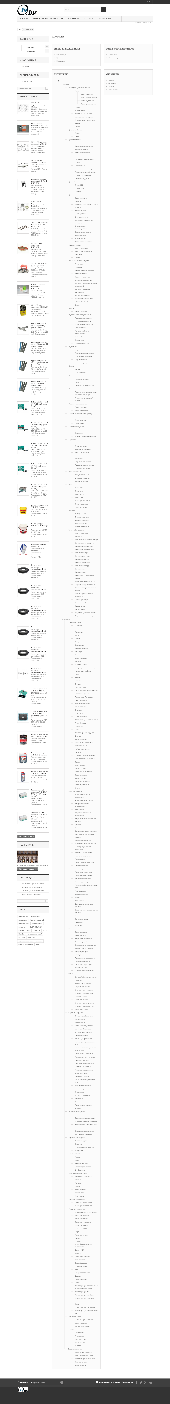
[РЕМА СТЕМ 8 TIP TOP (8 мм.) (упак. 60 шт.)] (23, 469)
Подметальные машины (83, 1105)
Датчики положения (82, 559)
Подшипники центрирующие (84, 465)
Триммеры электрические (84, 1070)
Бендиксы (78, 536)
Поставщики (28, 877)
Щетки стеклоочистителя (83, 242)
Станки (70, 974)
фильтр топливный (26, 944)
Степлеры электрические (84, 916)
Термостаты (79, 433)
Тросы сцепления (81, 507)
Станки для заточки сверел (84, 990)
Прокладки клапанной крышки (85, 172)
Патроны (78, 1232)
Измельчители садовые (83, 1086)
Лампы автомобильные (83, 603)
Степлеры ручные (81, 716)
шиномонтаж (23, 916)
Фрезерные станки (81, 1009)
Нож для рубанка (81, 1279)
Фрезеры (78, 897)
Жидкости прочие (81, 274)
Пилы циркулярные (81, 869)
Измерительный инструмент (78, 1173)
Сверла (77, 1238)
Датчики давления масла (84, 546)
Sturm (45, 930)
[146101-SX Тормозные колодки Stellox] (23, 108)
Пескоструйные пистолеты (84, 1355)
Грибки (77, 107)
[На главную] (20, 29)
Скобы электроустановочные (85, 1307)
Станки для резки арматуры (84, 1003)
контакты (138, 23)
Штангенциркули (80, 1189)
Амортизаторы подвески (83, 318)
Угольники (78, 1183)
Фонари (77, 762)
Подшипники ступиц (82, 360)
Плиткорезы (79, 980)
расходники (35, 916)
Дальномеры (79, 1193)
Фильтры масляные (82, 520)
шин (28, 930)
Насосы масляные (81, 302)
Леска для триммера (82, 1215)
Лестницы (78, 651)
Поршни (77, 162)
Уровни (77, 1186)
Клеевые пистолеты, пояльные (86, 831)
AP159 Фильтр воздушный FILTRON (37, 245)
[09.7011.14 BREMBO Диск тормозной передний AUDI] (23, 269)
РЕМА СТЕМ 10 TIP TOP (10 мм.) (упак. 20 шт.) (39, 445)
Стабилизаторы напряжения (84, 970)
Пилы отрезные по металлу (84, 862)
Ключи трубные (80, 778)
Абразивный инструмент (76, 1137)
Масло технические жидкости (79, 261)
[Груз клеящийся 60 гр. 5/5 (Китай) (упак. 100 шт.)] (23, 386)
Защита (71, 1329)
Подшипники (73, 347)
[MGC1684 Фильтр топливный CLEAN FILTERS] (23, 184)
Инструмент (73, 19)
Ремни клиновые (81, 407)
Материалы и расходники (84, 117)
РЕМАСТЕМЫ (80, 110)
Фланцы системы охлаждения (85, 436)
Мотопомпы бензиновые (83, 1032)
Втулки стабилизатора (83, 321)
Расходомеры (80, 609)
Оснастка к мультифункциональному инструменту (84, 1244)
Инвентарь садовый (82, 1076)
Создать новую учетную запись (119, 58)
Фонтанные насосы (81, 1073)
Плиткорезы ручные (82, 694)
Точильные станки (81, 1000)
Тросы (71, 484)
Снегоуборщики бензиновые (84, 1063)
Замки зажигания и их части (84, 581)
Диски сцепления (81, 446)
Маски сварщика (81, 658)
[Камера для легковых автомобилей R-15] (23, 591)
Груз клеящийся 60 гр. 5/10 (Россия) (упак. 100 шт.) (39, 326)
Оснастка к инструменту (77, 1209)
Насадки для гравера (82, 1273)
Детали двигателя (75, 140)
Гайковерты (79, 922)
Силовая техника (74, 929)
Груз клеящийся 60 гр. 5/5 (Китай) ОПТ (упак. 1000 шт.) (39, 344)
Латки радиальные (87, 101)
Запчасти (24, 19)
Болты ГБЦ (79, 143)
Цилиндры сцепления (82, 468)
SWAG (38, 944)
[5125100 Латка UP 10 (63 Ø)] (23, 818)
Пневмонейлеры (80, 1365)
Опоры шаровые (80, 328)
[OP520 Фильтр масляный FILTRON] (23, 310)
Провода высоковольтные (84, 417)
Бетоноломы (79, 809)
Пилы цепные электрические (85, 1057)
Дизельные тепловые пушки (84, 1118)
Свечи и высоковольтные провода (80, 414)
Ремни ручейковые (81, 410)
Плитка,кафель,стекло (83, 1167)
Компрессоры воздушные (84, 948)
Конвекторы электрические (84, 1131)
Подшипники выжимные (83, 462)
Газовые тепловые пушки (83, 1115)
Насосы (71, 308)
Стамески (78, 710)
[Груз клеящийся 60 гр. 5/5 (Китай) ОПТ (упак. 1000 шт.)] (23, 347)
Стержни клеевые (81, 1266)
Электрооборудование (76, 530)
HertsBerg (22, 934)
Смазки (77, 305)
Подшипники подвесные (83, 356)
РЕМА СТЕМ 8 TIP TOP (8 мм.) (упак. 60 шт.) (39, 466)
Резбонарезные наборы (83, 703)
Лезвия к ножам (80, 1260)
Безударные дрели (81, 919)
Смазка (77, 1282)
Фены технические (81, 894)
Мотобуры (78, 955)
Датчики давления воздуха (84, 543)
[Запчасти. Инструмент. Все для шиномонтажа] (38, 10)
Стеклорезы (79, 713)
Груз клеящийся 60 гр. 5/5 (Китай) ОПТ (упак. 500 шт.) (39, 363)
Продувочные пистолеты (83, 1352)
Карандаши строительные (84, 742)
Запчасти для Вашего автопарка (32, 891)
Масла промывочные (82, 295)
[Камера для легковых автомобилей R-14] (23, 611)
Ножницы (78, 677)
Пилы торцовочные (81, 866)
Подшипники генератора (83, 350)
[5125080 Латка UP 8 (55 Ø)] (23, 795)
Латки (77, 91)
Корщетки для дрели (82, 1256)
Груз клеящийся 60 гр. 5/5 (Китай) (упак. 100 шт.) (39, 383)
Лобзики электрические (83, 840)
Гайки (77, 136)
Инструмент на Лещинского (31, 894)
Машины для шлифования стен (86, 843)
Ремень (21, 930)
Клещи (77, 642)
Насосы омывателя (81, 311)
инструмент (23, 927)
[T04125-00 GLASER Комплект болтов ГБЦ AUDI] (23, 228)
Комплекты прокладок (82, 153)
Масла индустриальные (83, 280)
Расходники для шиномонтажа (48, 19)
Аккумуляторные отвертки (84, 800)
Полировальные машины (83, 875)
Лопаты (77, 655)
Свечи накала (79, 423)
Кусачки (77, 788)
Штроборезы (79, 901)
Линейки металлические (83, 1176)
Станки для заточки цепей (84, 993)
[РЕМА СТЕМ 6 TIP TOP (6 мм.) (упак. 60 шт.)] (23, 490)
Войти (149, 2)
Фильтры (72, 510)
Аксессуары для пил (82, 1292)
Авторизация (112, 55)
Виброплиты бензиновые (83, 938)
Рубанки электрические (83, 879)
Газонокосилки (80, 1019)
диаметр (39, 941)
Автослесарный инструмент (84, 733)
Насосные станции (81, 1035)
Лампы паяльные (81, 746)
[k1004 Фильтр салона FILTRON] (23, 166)
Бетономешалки (80, 935)
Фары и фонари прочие (83, 232)
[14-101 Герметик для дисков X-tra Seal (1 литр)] (23, 739)
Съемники (78, 626)
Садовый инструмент (75, 1013)
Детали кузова (74, 195)
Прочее (77, 127)
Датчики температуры (82, 566)
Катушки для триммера (83, 1222)
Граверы (78, 824)
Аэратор (77, 1108)
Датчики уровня (80, 569)
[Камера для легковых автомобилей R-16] (23, 570)
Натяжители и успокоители (84, 159)
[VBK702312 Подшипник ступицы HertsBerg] (23, 207)
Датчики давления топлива (84, 549)
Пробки (77, 257)
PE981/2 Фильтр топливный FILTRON (38, 287)
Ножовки (78, 681)
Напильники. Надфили (83, 671)
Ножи (77, 674)
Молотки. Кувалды (81, 664)
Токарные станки (81, 996)
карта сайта (147, 23)
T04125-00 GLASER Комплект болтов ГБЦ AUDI (39, 225)
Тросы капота (79, 494)
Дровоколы (79, 1098)
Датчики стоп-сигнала (82, 562)
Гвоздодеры (79, 632)
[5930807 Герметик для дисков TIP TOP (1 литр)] (23, 776)
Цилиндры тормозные (82, 478)
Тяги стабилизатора (82, 343)
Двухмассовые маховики (83, 443)
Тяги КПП (78, 191)
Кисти (77, 635)
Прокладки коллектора (83, 175)
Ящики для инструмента (83, 1206)
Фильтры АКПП (80, 514)
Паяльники (78, 925)
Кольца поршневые (81, 149)
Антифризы (79, 264)
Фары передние (80, 235)
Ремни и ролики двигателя (78, 404)
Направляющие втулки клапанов (86, 156)
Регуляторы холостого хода (84, 616)
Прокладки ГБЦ (80, 166)
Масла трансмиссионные (84, 298)
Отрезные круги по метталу (84, 1147)
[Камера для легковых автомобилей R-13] (23, 632)
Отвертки (78, 684)
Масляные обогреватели (83, 1134)
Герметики (78, 267)
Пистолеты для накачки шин (85, 1359)
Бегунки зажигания (81, 533)
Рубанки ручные (80, 707)
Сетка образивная (81, 1263)
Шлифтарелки (80, 1170)
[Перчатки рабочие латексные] (23, 549)
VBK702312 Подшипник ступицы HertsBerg (39, 204)
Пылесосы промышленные (84, 1320)
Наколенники (79, 1333)
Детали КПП (73, 182)
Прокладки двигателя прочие (85, 169)
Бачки (77, 430)
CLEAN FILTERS (36, 927)
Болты (77, 133)
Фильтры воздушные (82, 517)
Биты (76, 1269)
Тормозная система (75, 471)
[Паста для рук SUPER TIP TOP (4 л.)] (23, 529)
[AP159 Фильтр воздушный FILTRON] (23, 248)
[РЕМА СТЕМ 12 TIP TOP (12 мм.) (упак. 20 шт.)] (23, 428)
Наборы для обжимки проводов (86, 668)
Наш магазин (28, 845)
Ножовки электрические (83, 856)
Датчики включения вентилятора (86, 540)
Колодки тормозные (82, 475)
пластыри (36, 930)
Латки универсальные (89, 97)
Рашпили (78, 752)
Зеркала (78, 201)
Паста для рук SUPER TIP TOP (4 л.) (39, 526)
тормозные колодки (26, 941)
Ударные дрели (80, 891)
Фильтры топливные (82, 527)
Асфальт (78, 1157)
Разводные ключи (81, 700)
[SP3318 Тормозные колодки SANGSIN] (23, 147)
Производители (30, 75)
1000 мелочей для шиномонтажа (33, 884)
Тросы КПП (79, 497)
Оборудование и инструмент (85, 120)
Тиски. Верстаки (80, 723)
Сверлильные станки (82, 987)
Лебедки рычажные (81, 648)
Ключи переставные (82, 785)
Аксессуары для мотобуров (84, 1295)
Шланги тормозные (81, 481)
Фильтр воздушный (36, 920)
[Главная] (58, 81)
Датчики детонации (81, 553)
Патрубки (78, 382)
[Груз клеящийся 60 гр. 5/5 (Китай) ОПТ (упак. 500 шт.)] (23, 366)
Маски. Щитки (80, 1342)
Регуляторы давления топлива (85, 613)
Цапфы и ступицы (81, 363)
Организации (105, 19)
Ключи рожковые (81, 775)
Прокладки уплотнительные (84, 385)
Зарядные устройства (82, 942)
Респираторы (79, 1336)
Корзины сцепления (82, 453)
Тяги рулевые (79, 340)
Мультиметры (79, 1196)
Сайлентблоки (80, 337)
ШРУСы (77, 369)
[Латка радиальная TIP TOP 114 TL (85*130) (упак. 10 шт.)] (23, 694)
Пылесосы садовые (82, 1060)
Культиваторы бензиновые (84, 1016)
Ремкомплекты (74, 389)
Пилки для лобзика (81, 1235)
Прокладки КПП (80, 188)
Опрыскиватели (80, 1092)
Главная (111, 80)
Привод (71, 366)
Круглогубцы (79, 645)
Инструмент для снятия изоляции (86, 720)
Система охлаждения (76, 427)
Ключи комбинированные (83, 772)
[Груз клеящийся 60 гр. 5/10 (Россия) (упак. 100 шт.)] (23, 329)
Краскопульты (80, 1022)
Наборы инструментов (82, 749)
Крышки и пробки (74, 245)
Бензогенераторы (81, 932)
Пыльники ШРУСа (81, 372)
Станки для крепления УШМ (85, 755)
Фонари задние (80, 238)
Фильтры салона (81, 523)
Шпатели (78, 736)
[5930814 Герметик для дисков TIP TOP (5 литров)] (23, 758)
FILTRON (22, 937)
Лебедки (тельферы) (82, 951)
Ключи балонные (81, 739)
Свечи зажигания (81, 420)
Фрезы (77, 1304)
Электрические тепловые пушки (86, 1124)
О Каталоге (89, 19)
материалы (23, 920)
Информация (28, 60)
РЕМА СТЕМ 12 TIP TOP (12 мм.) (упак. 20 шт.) (39, 425)
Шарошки (78, 1276)
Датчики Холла (80, 572)
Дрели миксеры (80, 828)
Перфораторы (80, 859)
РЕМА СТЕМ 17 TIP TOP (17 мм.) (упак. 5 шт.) (39, 404)
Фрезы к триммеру (81, 1219)
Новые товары (29, 97)
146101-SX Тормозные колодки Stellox (39, 105)
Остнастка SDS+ (81, 1228)
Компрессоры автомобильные (85, 945)
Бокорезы (78, 629)
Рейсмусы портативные (83, 983)
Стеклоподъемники (81, 217)
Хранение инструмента (76, 1199)
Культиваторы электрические (85, 1102)
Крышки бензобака (81, 248)
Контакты (111, 87)
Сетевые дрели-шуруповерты (85, 882)
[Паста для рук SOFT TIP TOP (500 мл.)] (23, 510)
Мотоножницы (80, 1089)
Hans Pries (31, 937)
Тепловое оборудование (76, 1111)
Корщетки (78, 1144)
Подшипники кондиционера (84, 353)
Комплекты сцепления (83, 449)
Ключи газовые (80, 768)
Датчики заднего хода (82, 556)
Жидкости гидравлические (84, 270)
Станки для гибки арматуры (84, 1006)
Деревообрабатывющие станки (85, 977)
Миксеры (78, 661)
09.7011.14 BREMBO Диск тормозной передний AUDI (39, 266)
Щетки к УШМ (79, 1250)
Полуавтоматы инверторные (85, 958)
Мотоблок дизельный (82, 1095)
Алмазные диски (74, 1154)
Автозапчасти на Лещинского (31, 887)
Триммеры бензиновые (83, 1067)
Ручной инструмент (75, 622)
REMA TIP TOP (26, 81)
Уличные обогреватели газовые (86, 1121)
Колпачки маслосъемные (84, 146)
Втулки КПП (79, 185)
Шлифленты (79, 1150)
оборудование (37, 923)
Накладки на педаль (82, 379)
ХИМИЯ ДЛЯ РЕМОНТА (83, 114)
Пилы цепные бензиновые (84, 1054)
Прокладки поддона (82, 179)
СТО (117, 19)
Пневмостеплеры (81, 1362)
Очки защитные (80, 687)
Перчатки (78, 1346)
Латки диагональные (88, 104)
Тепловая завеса (81, 1128)
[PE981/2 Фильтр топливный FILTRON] (23, 289)
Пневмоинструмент (75, 1349)
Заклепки (78, 1253)
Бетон (77, 1160)
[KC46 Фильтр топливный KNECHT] (23, 129)
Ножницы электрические (83, 853)
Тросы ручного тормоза (83, 501)
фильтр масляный (35, 934)
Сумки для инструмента (83, 1202)
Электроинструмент (75, 791)
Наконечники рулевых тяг (84, 324)
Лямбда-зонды (80, 606)
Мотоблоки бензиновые (83, 1029)
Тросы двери (79, 491)
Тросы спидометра (81, 504)
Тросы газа (79, 488)
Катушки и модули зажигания (85, 584)
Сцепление (72, 440)
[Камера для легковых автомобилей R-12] (23, 653)
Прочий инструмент (75, 1316)
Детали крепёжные (75, 130)
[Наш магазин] (33, 857)
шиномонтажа (24, 923)
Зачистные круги (81, 1141)
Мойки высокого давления (84, 1026)
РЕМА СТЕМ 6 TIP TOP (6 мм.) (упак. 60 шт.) (39, 487)
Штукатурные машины (82, 1326)
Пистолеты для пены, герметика (86, 690)
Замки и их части (81, 198)
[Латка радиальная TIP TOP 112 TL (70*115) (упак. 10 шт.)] (23, 717)
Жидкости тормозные (82, 277)
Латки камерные (87, 94)
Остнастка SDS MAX (82, 1225)
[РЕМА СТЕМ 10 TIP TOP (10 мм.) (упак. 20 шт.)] (23, 448)
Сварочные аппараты (82, 961)
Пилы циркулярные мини (83, 872)
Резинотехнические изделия (78, 376)
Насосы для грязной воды (84, 1039)
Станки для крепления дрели (85, 759)
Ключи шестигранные (82, 781)
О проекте (25, 66)
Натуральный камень (82, 1163)
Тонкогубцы (79, 726)
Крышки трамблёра (81, 600)
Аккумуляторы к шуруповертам (86, 1212)
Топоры (77, 729)
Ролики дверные (80, 210)
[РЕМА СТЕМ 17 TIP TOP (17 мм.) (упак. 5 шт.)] (23, 407)
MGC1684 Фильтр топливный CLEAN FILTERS (39, 181)
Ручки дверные (80, 214)
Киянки (77, 638)
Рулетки (78, 1180)
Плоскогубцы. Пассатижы (84, 697)
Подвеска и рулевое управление (80, 315)
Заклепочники (80, 765)
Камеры (77, 123)
